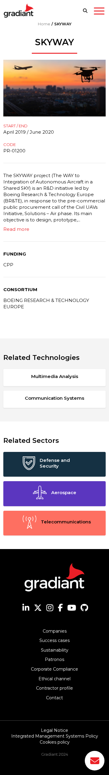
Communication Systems (54, 398)
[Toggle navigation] (99, 12)
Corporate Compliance (54, 669)
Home (44, 23)
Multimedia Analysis (54, 376)
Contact (54, 697)
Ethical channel (54, 678)
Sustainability (54, 650)
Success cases (54, 640)
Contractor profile (54, 688)
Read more (16, 229)
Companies (55, 631)
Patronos (54, 659)
